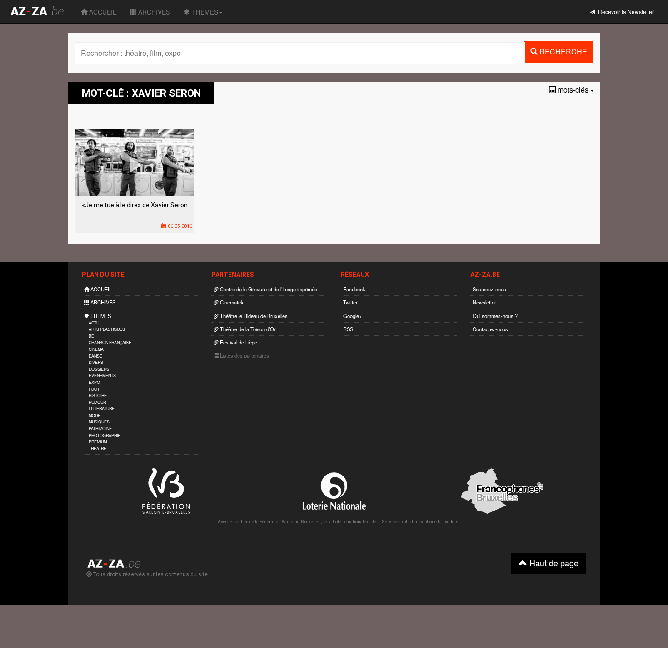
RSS (348, 329)
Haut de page (552, 563)
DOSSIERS (99, 369)
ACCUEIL (101, 11)
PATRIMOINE (100, 429)
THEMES (204, 11)
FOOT (94, 389)
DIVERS (96, 362)
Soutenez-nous (489, 289)
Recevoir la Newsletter (624, 11)
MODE (94, 415)
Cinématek (231, 302)
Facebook (354, 289)
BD (91, 336)
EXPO (94, 382)
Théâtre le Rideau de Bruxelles (253, 315)
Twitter (350, 302)
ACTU (94, 323)
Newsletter (484, 302)
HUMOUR (97, 402)
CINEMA (96, 349)
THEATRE (97, 449)
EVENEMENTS (102, 375)
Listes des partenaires (244, 355)
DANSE (95, 356)
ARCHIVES (153, 11)
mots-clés (573, 89)
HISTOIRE (98, 395)
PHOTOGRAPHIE (104, 435)
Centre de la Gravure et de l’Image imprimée (268, 289)
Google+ (352, 315)
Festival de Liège (238, 342)
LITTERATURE (102, 409)
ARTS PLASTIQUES (107, 329)
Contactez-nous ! (492, 329)
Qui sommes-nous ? (495, 315)
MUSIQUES (99, 422)
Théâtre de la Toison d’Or (247, 329)
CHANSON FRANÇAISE (110, 342)
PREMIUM (98, 442)
